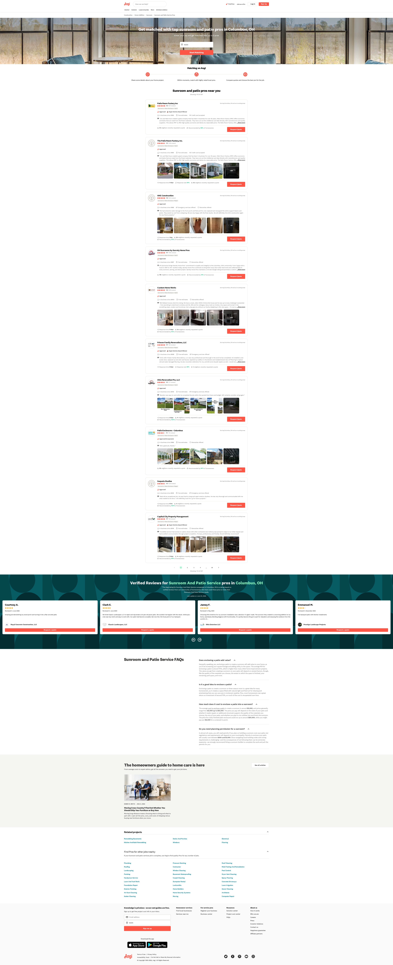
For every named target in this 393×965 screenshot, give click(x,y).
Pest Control (226, 870)
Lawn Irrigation (227, 885)
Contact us (254, 927)
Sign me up (147, 928)
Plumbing (127, 863)
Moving (175, 896)
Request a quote (50, 630)
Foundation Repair (131, 885)
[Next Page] (218, 567)
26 (212, 567)
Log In (253, 4)
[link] (196, 106)
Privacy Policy (151, 954)
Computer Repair (228, 896)
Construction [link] (128, 15)
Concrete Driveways (229, 881)
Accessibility (143, 957)
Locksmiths (177, 885)
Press (252, 921)
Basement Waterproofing (182, 874)
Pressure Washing (179, 863)
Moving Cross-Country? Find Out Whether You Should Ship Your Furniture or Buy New (144, 809)
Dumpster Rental (179, 881)
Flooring (225, 842)
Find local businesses (184, 911)
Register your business (209, 911)
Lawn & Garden (144, 10)
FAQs (228, 917)
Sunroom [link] (149, 15)
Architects (225, 893)
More (152, 10)
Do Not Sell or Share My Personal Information (165, 957)
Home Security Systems (181, 893)
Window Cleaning (179, 870)
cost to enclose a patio (216, 708)
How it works (255, 911)
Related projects (133, 832)
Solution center (232, 911)
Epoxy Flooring (227, 878)
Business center (206, 914)
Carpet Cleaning (179, 878)
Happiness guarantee (257, 930)
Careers (253, 917)
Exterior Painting (130, 889)
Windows (176, 842)
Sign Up (264, 4)
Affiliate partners (256, 934)
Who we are (254, 914)
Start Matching (197, 52)
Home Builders (178, 889)
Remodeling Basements (132, 839)
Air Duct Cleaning (130, 893)
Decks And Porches (180, 839)
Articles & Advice (161, 10)
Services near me (182, 914)
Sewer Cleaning (227, 889)
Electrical (225, 839)
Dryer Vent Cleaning (229, 874)
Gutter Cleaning (130, 896)
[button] (165, 171)
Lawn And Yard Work (131, 881)
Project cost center (233, 914)
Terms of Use (141, 954)
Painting (127, 874)
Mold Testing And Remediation (233, 867)
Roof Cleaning (227, 863)
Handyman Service (131, 878)
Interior (126, 10)
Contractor (177, 867)
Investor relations (256, 924)
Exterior (134, 10)
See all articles (260, 765)
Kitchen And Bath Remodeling (135, 842)
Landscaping (128, 870)
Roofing (127, 867)
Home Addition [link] (139, 15)
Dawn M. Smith (129, 804)
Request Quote (236, 129)
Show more (241, 123)
